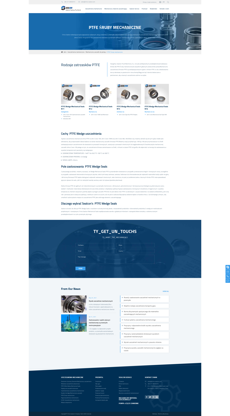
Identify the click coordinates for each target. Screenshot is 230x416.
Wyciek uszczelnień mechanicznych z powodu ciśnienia (142, 342)
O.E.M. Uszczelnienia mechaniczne (70, 400)
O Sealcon (121, 381)
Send (80, 268)
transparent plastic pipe (101, 400)
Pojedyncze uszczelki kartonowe (69, 388)
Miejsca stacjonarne (66, 402)
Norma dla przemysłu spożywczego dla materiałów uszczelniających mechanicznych (141, 312)
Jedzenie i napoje (99, 391)
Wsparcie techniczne (124, 391)
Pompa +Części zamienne (149, 2)
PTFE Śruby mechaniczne (115, 52)
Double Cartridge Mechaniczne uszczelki (71, 393)
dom (65, 52)
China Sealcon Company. (73, 414)
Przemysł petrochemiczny (102, 395)
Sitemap (154, 414)
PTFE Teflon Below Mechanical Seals (70, 386)
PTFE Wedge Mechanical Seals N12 (100, 107)
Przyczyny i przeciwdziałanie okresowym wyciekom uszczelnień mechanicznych (141, 335)
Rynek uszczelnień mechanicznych (101, 301)
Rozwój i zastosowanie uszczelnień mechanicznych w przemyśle (142, 298)
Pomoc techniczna (123, 384)
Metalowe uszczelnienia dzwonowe (70, 384)
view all (166, 291)
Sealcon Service (134, 9)
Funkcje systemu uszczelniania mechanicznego (140, 320)
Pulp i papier (98, 386)
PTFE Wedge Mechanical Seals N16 (156, 107)
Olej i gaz (97, 384)
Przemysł (144, 9)
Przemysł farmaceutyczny (102, 398)
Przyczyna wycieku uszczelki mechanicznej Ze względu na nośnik (143, 349)
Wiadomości (153, 9)
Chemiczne (98, 381)
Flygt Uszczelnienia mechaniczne (69, 398)
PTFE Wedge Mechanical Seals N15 (128, 107)
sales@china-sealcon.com (86, 2)
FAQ (120, 386)
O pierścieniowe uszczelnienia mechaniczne (72, 391)
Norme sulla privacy (163, 414)
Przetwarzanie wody (100, 388)
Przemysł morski (99, 393)
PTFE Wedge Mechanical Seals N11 (72, 107)
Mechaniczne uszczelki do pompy (96, 52)
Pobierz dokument (123, 388)
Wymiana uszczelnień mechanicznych (129, 393)
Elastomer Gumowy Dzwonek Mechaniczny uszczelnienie (76, 381)
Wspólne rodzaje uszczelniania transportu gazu (140, 306)
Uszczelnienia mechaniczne (93, 9)
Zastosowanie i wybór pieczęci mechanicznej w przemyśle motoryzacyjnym (99, 322)
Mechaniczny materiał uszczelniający (115, 9)
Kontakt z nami (164, 9)
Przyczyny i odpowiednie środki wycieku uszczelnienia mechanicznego (142, 326)
